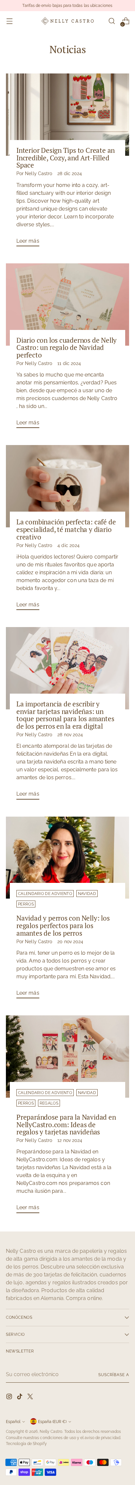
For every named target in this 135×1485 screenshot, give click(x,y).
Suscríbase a (113, 1374)
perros (26, 904)
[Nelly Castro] (67, 21)
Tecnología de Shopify (26, 1443)
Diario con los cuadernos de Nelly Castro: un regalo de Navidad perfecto (66, 348)
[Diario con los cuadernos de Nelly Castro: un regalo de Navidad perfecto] (67, 304)
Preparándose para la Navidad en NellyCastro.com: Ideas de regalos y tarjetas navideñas (66, 1124)
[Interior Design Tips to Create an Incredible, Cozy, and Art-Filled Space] (67, 114)
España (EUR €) (52, 1421)
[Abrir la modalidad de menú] (9, 21)
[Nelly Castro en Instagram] (10, 1397)
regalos (49, 1103)
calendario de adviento (45, 893)
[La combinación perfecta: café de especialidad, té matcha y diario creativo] (67, 486)
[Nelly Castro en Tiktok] (20, 1397)
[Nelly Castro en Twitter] (31, 1397)
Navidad (87, 893)
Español (13, 1421)
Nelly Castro (51, 1431)
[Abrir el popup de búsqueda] (111, 21)
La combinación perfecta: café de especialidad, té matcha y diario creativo (66, 529)
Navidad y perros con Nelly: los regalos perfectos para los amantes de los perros (63, 925)
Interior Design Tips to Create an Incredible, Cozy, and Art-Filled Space (65, 158)
